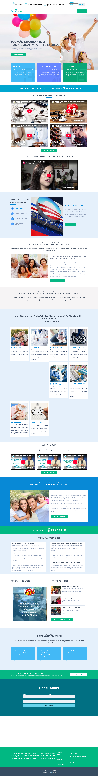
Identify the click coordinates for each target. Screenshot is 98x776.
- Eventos (59, 757)
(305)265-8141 (74, 88)
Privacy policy (58, 770)
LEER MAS (15, 78)
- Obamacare (59, 759)
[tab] (20, 209)
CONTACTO (82, 11)
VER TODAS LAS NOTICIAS (62, 619)
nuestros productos (21, 41)
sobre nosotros (60, 517)
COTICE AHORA (78, 674)
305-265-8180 (18, 4)
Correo (51, 694)
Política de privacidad (50, 770)
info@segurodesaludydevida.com (34, 4)
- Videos (58, 754)
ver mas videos (49, 151)
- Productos (59, 752)
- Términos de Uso (60, 764)
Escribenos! (49, 706)
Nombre (25, 694)
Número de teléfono (53, 699)
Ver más (70, 224)
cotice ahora (57, 281)
